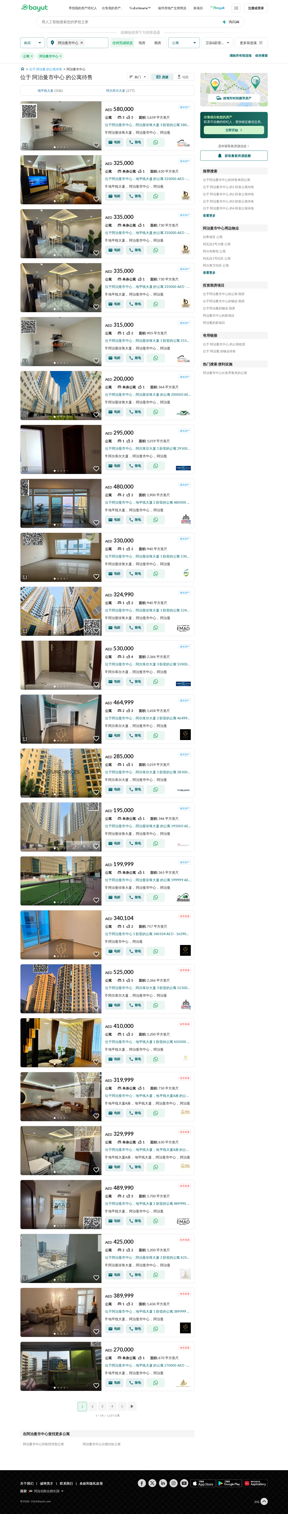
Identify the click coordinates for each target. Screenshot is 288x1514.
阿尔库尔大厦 (115, 90)
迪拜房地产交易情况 (172, 8)
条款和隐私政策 (91, 1483)
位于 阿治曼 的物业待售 (219, 351)
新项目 (198, 8)
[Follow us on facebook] (142, 1483)
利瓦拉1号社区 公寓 (217, 258)
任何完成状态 (122, 43)
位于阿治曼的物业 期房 (219, 308)
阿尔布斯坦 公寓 (214, 251)
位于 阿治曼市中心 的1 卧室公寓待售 (228, 187)
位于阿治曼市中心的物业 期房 (224, 301)
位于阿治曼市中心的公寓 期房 (224, 294)
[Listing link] (107, 125)
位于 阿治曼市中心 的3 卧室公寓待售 (228, 201)
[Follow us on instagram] (173, 1483)
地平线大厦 (45, 90)
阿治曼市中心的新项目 (218, 315)
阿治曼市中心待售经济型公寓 (43, 1444)
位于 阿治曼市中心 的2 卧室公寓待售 (228, 194)
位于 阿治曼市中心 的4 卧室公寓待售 (228, 208)
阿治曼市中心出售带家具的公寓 (225, 373)
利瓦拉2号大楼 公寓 (217, 244)
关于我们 (27, 1483)
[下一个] (132, 1406)
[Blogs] (217, 8)
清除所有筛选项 (241, 55)
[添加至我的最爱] (96, 145)
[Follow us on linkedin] (163, 1483)
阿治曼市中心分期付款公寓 (102, 1444)
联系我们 (66, 1483)
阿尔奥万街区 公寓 (216, 265)
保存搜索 (261, 55)
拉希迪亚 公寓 (213, 237)
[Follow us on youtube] (184, 1483)
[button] (32, 42)
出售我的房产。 (113, 8)
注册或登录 (256, 8)
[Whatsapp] (155, 142)
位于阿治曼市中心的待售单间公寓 (226, 180)
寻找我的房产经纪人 (83, 8)
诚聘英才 (46, 1483)
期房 (157, 43)
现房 (142, 43)
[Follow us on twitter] (152, 1483)
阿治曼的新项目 (214, 323)
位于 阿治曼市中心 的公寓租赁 (224, 344)
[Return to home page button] (34, 8)
